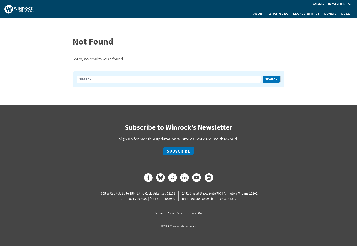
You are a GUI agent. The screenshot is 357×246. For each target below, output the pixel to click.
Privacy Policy (175, 213)
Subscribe (178, 151)
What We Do (279, 14)
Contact (159, 213)
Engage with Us (306, 14)
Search (271, 79)
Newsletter (336, 3)
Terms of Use (194, 213)
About (258, 14)
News (345, 14)
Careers (318, 3)
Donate (330, 14)
